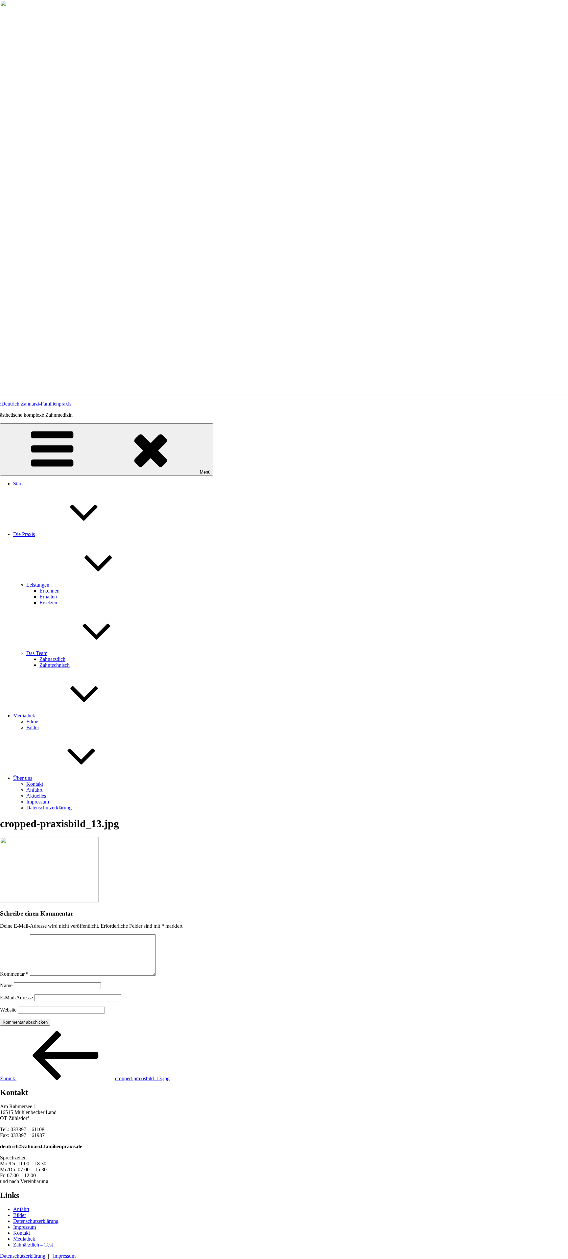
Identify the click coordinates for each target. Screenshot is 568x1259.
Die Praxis (24, 534)
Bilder (32, 727)
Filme (32, 721)
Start (18, 483)
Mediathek (24, 715)
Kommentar (14, 974)
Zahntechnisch (54, 665)
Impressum (37, 801)
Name (6, 985)
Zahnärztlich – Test (33, 1244)
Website (8, 1010)
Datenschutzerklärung (49, 807)
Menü (205, 472)
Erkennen (49, 591)
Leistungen (37, 585)
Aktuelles (36, 796)
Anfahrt (34, 790)
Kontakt (34, 784)
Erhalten (48, 596)
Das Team (36, 653)
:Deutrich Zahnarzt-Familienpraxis (35, 404)
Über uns (22, 778)
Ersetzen (48, 602)
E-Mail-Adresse (16, 997)
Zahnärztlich (52, 659)
